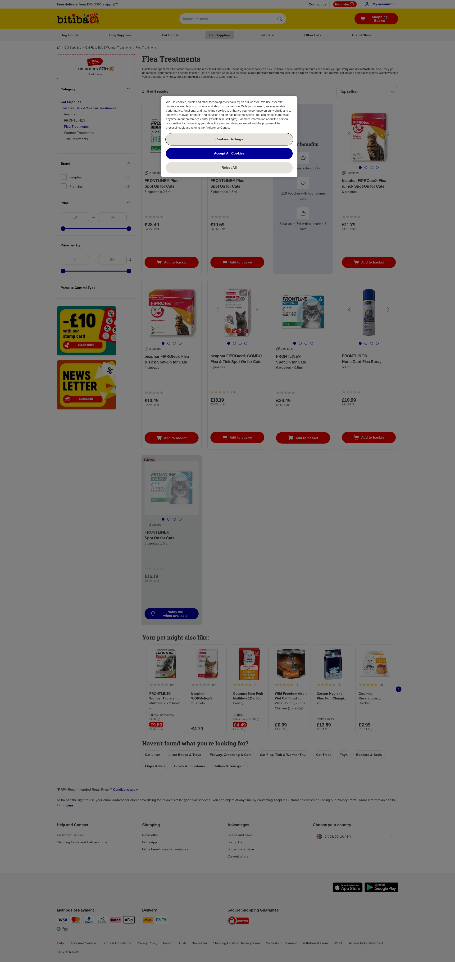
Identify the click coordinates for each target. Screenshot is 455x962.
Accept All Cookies (229, 153)
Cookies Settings (229, 139)
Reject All (229, 167)
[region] (229, 136)
